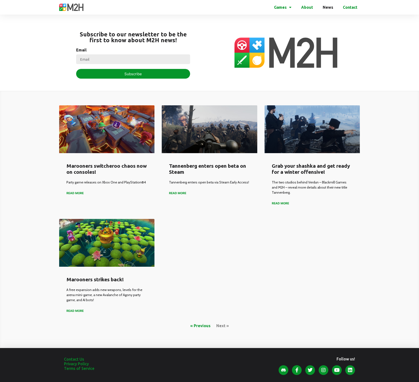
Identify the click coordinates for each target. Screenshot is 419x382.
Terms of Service (79, 368)
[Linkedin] (350, 370)
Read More (75, 193)
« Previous (200, 326)
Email (81, 50)
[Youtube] (337, 370)
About (307, 7)
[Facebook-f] (297, 370)
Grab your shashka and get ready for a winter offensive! (311, 169)
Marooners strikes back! (95, 279)
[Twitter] (310, 370)
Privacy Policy (76, 364)
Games (280, 7)
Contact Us (74, 359)
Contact (350, 7)
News (328, 7)
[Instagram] (323, 370)
